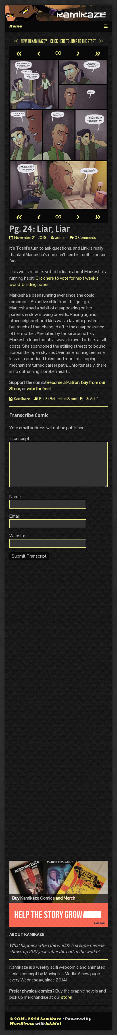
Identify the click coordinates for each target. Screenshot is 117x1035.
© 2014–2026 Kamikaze (35, 1019)
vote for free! (39, 389)
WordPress (21, 1023)
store (66, 997)
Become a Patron (63, 382)
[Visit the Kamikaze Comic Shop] (58, 882)
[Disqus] (58, 636)
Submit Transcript (29, 556)
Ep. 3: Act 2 (89, 398)
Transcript (19, 438)
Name (15, 497)
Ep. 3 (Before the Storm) (58, 398)
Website (17, 536)
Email (14, 516)
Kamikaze (22, 398)
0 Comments (85, 237)
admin (60, 237)
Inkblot (53, 1023)
